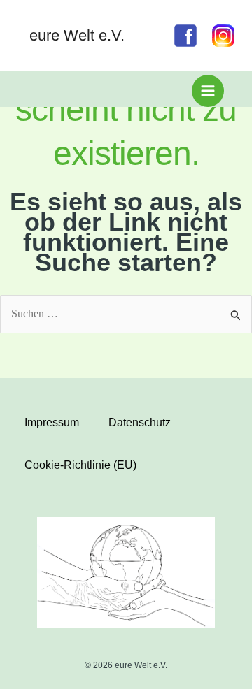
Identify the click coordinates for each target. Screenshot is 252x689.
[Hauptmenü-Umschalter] (208, 91)
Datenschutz (139, 422)
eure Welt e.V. (77, 35)
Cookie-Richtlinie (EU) (80, 465)
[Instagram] (223, 35)
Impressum (51, 422)
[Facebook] (185, 35)
